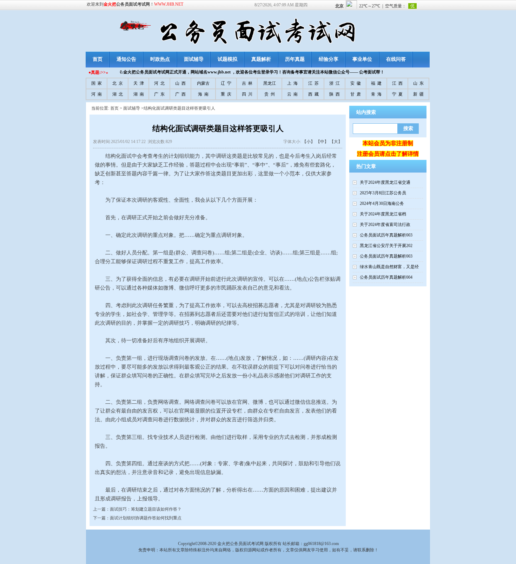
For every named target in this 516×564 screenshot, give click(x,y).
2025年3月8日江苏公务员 (383, 192)
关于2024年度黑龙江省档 (383, 214)
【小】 (308, 141)
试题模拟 (227, 59)
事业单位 (362, 59)
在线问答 (396, 59)
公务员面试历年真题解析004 (386, 277)
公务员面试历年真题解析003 (386, 235)
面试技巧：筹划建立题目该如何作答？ (145, 509)
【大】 (336, 141)
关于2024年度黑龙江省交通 (385, 182)
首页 (97, 59)
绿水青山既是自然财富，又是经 (389, 266)
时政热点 (160, 59)
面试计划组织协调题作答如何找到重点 (145, 518)
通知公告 (126, 59)
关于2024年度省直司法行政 (385, 224)
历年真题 (295, 59)
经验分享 (328, 59)
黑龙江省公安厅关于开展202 (386, 245)
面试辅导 (194, 59)
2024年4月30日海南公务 (382, 203)
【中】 (322, 141)
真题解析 (261, 59)
